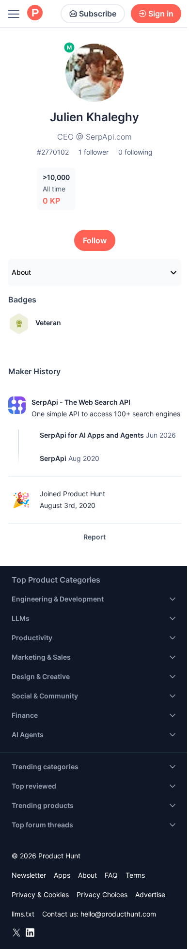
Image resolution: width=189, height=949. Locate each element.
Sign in (160, 13)
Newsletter (29, 875)
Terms (135, 875)
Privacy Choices (102, 894)
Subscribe (97, 13)
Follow (95, 240)
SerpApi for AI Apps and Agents (92, 435)
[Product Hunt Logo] (35, 13)
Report (94, 537)
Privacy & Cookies (40, 894)
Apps (62, 875)
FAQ (111, 875)
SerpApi (53, 458)
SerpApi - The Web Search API (81, 402)
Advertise (150, 894)
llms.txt (23, 914)
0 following (135, 152)
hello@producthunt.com (118, 914)
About (21, 272)
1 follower (94, 152)
